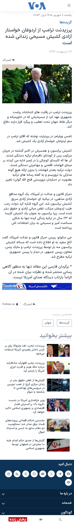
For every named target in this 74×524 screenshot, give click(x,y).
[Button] (8, 59)
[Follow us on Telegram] (59, 473)
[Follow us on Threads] (25, 473)
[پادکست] (8, 473)
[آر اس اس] (17, 473)
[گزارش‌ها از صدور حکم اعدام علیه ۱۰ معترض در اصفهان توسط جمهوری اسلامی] (58, 445)
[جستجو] (60, 519)
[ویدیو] (41, 519)
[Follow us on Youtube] (42, 473)
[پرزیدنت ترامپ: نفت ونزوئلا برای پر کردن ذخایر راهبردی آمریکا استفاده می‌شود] (58, 350)
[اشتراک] (68, 482)
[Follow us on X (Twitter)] (51, 473)
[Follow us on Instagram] (34, 473)
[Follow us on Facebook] (68, 473)
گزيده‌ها (66, 22)
